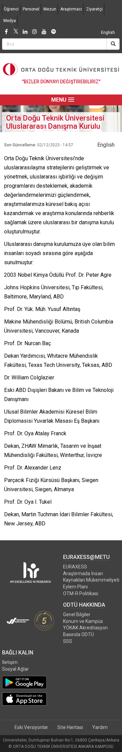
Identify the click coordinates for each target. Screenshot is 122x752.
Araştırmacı (71, 9)
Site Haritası (70, 727)
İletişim (10, 662)
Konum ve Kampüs (83, 621)
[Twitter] (16, 32)
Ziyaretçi (94, 9)
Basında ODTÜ (78, 634)
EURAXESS (75, 566)
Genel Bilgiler (76, 614)
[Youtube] (44, 32)
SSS (67, 641)
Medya (9, 20)
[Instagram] (34, 32)
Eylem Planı (75, 586)
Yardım (100, 727)
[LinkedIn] (25, 32)
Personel (31, 9)
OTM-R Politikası (80, 593)
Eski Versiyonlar (31, 727)
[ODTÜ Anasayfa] (61, 69)
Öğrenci (11, 9)
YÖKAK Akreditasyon (85, 627)
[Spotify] (53, 32)
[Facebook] (6, 32)
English (108, 32)
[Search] (113, 44)
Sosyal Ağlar (15, 669)
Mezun (49, 9)
